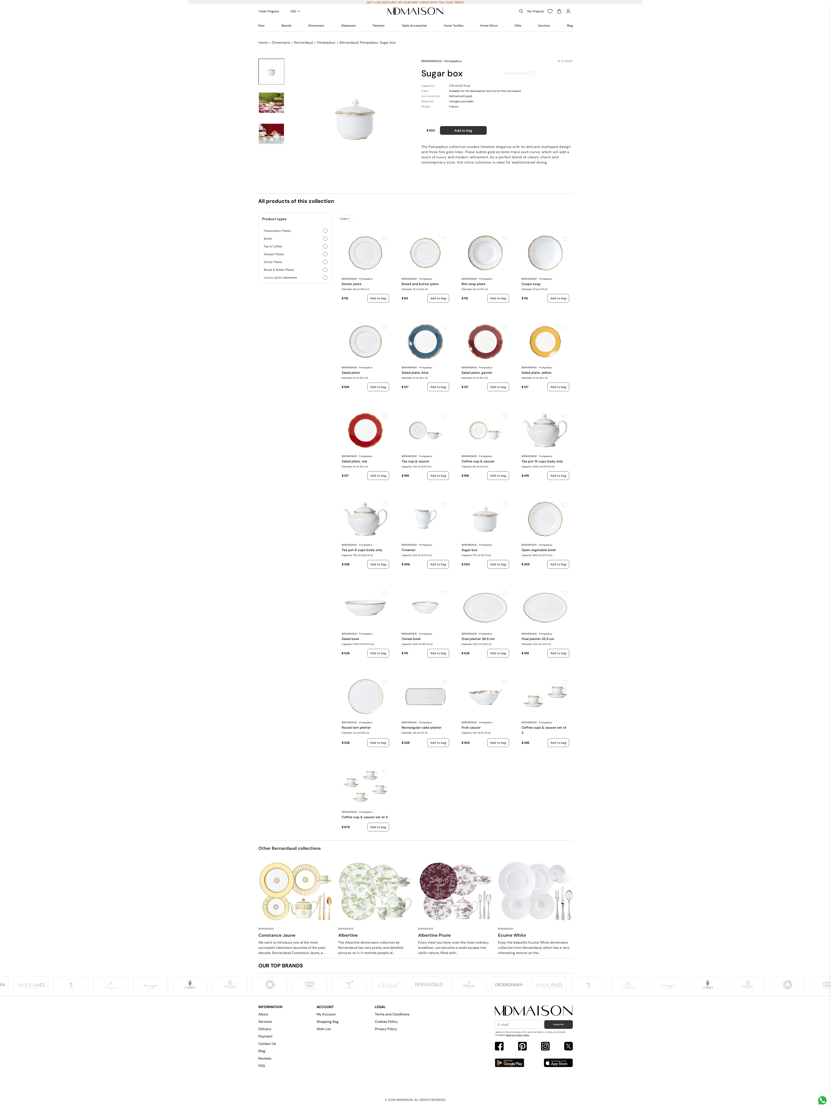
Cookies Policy (386, 1021)
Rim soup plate (473, 284)
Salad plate (351, 372)
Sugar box (470, 550)
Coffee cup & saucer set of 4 (365, 817)
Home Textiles (453, 25)
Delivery (264, 1029)
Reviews (264, 1058)
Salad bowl (350, 639)
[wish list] (550, 11)
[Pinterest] (522, 1047)
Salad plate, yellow (536, 372)
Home (263, 42)
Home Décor (489, 25)
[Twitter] (568, 1047)
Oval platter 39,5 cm (478, 639)
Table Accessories (414, 25)
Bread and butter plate (420, 284)
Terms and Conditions (392, 1014)
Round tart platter (356, 727)
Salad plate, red (354, 461)
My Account (326, 1014)
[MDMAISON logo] (534, 1011)
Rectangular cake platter (421, 727)
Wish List (324, 1029)
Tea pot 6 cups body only (362, 550)
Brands (286, 25)
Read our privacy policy (518, 1035)
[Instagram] (545, 1047)
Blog (570, 25)
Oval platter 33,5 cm (538, 639)
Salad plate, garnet (477, 372)
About (263, 1014)
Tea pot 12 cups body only (542, 461)
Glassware (348, 25)
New (261, 25)
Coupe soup (531, 284)
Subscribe (558, 1024)
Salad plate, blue (415, 372)
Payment (265, 1036)
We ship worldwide (415, 2)
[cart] (559, 11)
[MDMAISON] (415, 11)
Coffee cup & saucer (478, 461)
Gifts (518, 25)
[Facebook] (499, 1047)
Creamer (409, 550)
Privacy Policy (386, 1029)
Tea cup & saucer (415, 461)
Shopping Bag (327, 1021)
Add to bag (463, 130)
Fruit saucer (471, 727)
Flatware (379, 25)
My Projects (535, 11)
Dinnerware (316, 25)
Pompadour (326, 42)
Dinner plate (351, 284)
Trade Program (268, 11)
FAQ (261, 1065)
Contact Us (267, 1043)
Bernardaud (303, 42)
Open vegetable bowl (539, 550)
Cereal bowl (411, 639)
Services (544, 25)
